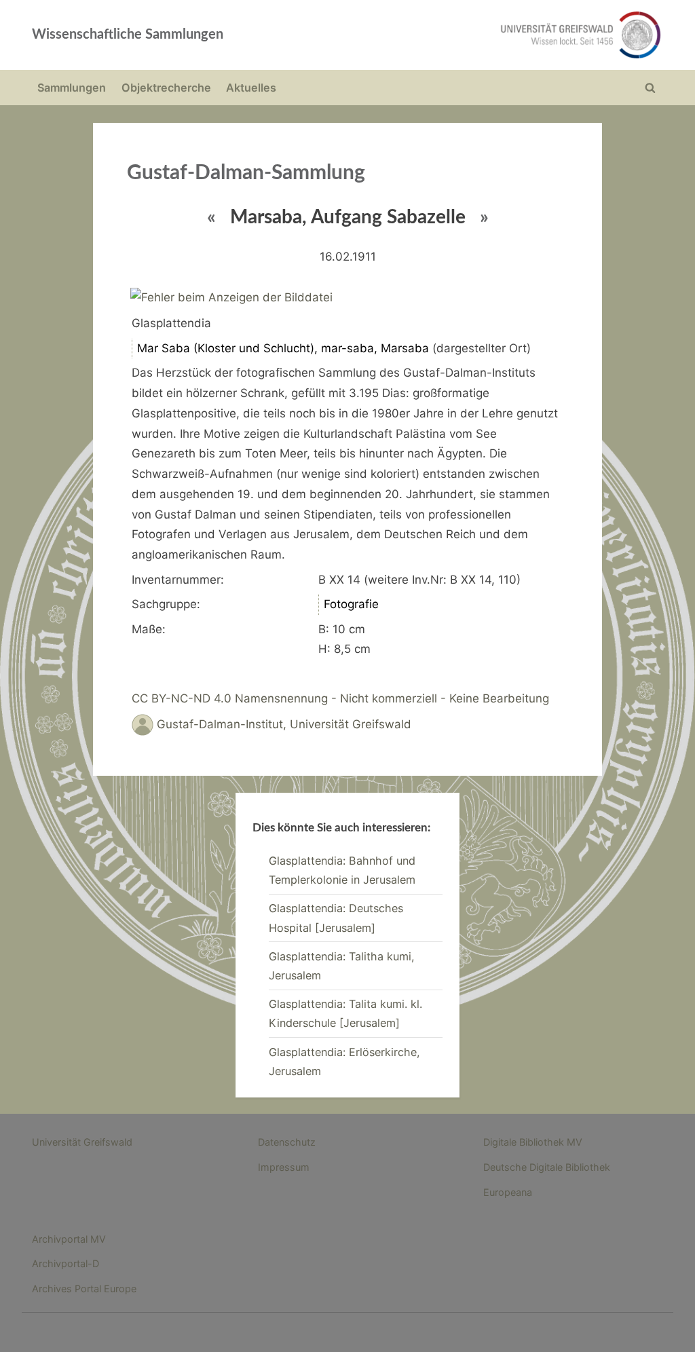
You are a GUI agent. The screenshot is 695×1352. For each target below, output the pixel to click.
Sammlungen (71, 87)
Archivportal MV (69, 1239)
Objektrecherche (166, 87)
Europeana (507, 1192)
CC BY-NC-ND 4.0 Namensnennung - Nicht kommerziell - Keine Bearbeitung (340, 698)
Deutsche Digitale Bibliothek (546, 1167)
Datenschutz (287, 1142)
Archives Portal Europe (84, 1288)
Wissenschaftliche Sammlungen (127, 34)
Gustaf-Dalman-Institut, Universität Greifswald (284, 724)
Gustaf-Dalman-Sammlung (246, 173)
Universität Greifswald (82, 1142)
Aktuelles (251, 87)
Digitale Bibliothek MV (532, 1142)
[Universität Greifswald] (473, 35)
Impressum (283, 1167)
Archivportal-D (65, 1263)
